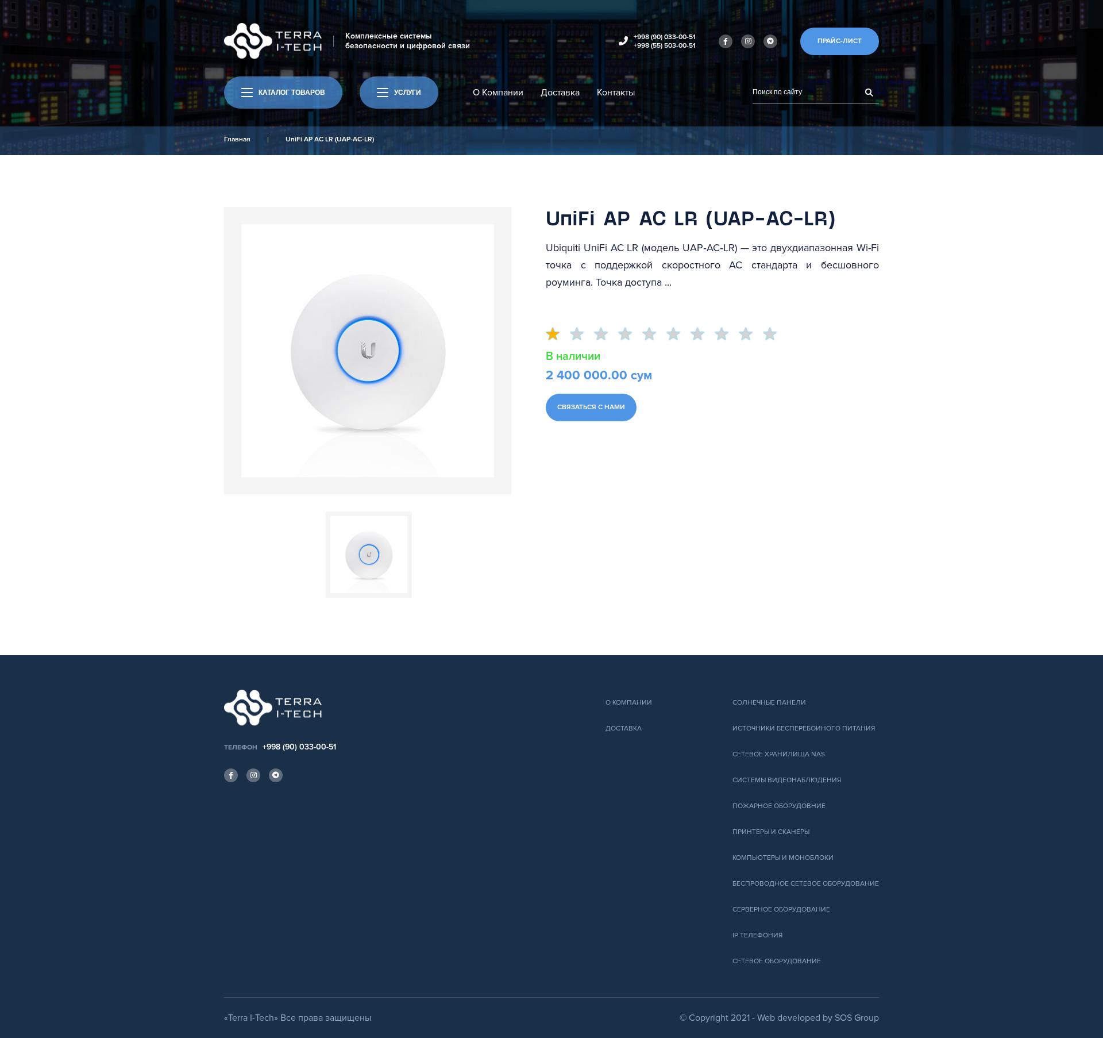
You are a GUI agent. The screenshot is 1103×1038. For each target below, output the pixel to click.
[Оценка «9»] (751, 334)
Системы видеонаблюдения (786, 780)
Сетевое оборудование (776, 961)
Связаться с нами (591, 407)
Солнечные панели (769, 702)
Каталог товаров (292, 93)
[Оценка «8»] (727, 334)
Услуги (407, 93)
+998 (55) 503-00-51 (665, 45)
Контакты (616, 92)
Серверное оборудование (781, 909)
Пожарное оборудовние (779, 806)
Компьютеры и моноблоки (783, 858)
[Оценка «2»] (582, 334)
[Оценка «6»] (678, 334)
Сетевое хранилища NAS (778, 754)
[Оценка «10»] (775, 334)
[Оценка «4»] (630, 334)
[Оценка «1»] (558, 334)
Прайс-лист (839, 41)
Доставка (560, 92)
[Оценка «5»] (654, 334)
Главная (237, 139)
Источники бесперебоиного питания (803, 728)
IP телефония (757, 935)
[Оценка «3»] (606, 334)
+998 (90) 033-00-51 (665, 37)
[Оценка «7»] (703, 334)
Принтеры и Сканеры (770, 832)
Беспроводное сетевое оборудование (805, 883)
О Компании (498, 92)
